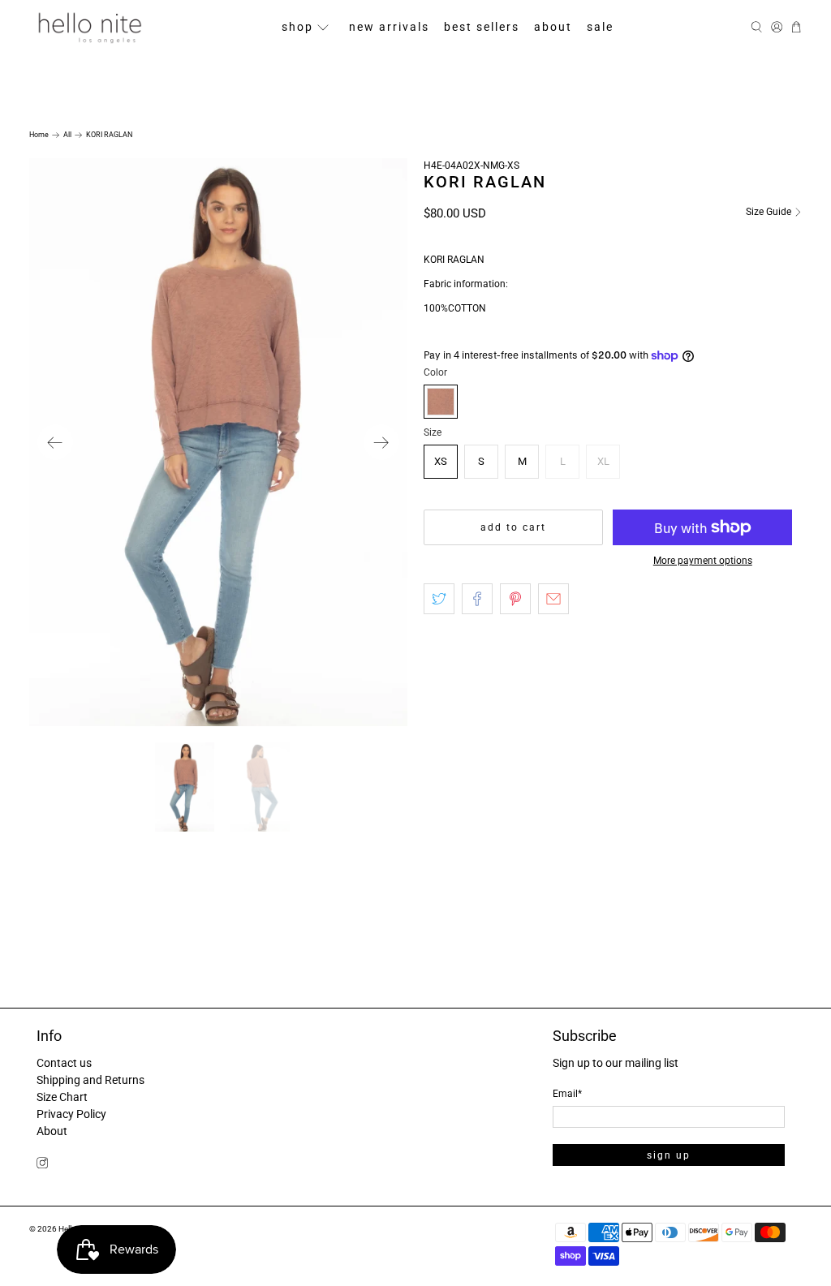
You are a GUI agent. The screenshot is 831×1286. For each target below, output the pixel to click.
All (67, 135)
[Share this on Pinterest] (515, 598)
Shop (297, 26)
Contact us (64, 1062)
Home (39, 135)
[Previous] (55, 442)
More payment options (702, 560)
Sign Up (669, 1155)
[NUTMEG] (441, 402)
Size (432, 432)
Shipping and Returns (90, 1079)
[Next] (381, 442)
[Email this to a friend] (553, 598)
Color (435, 372)
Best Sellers (481, 26)
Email (567, 1093)
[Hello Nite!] (89, 27)
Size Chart (62, 1096)
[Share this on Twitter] (439, 598)
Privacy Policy (71, 1114)
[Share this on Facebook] (477, 598)
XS (440, 461)
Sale (600, 26)
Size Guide (770, 211)
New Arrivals (389, 26)
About (553, 26)
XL (603, 461)
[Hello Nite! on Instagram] (42, 1164)
